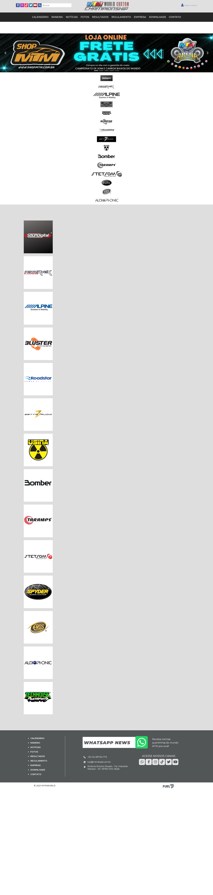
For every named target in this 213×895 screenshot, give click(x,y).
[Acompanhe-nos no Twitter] (31, 4)
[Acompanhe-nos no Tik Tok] (162, 761)
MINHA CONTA (190, 5)
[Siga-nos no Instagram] (22, 4)
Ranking (61, 17)
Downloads (152, 17)
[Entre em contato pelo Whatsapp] (115, 741)
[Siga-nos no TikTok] (26, 4)
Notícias (75, 17)
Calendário (46, 17)
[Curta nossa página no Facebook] (18, 4)
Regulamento (120, 17)
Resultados (100, 17)
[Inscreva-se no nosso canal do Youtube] (35, 4)
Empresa (136, 17)
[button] (5, 52)
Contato (168, 17)
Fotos (87, 17)
